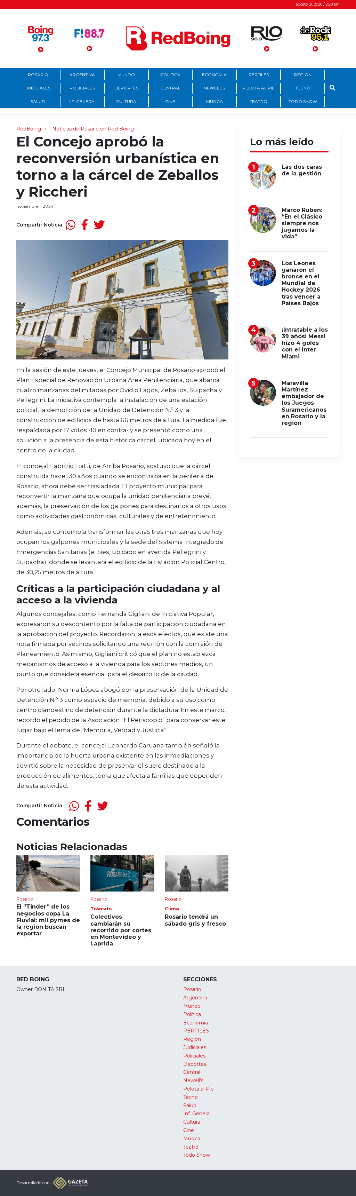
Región (303, 74)
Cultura (126, 101)
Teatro (258, 101)
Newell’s (214, 87)
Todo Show (303, 101)
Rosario (38, 74)
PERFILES (259, 74)
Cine (170, 101)
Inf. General (82, 101)
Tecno (302, 87)
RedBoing (28, 129)
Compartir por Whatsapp (70, 224)
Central (170, 87)
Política (170, 74)
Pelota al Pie (258, 87)
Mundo (126, 74)
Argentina (82, 74)
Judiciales (38, 87)
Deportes (126, 87)
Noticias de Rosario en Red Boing (93, 129)
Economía (214, 74)
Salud (38, 101)
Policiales (82, 87)
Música (214, 101)
